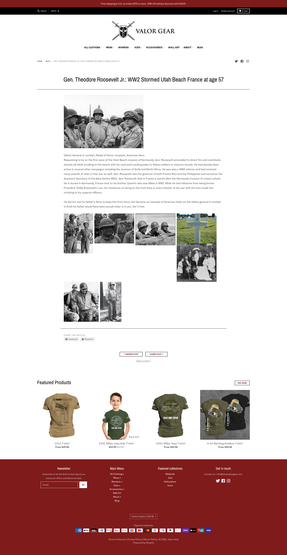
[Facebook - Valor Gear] (242, 61)
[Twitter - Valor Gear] (236, 61)
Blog (48, 61)
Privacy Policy (134, 539)
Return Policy (150, 539)
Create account (228, 11)
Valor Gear (173, 539)
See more (242, 383)
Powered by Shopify (143, 542)
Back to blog (143, 360)
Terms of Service (117, 539)
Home (39, 61)
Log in (215, 11)
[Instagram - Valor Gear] (247, 61)
